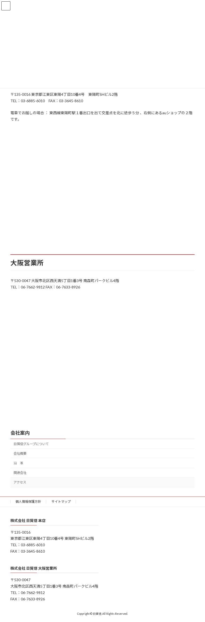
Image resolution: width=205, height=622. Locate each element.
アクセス (20, 483)
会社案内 (20, 433)
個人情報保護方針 (28, 502)
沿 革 (18, 463)
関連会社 (20, 473)
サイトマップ (61, 502)
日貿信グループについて (31, 444)
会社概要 (20, 453)
